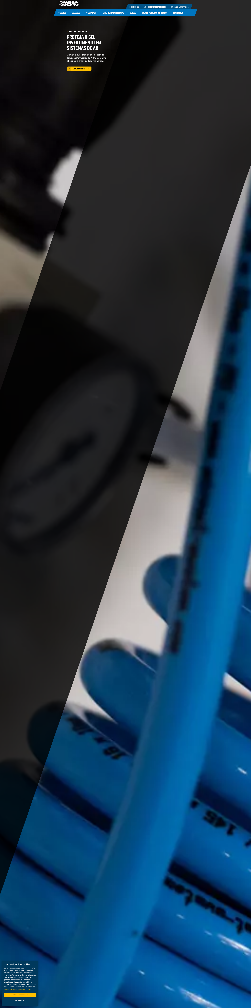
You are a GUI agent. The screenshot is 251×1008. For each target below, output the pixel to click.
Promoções (178, 13)
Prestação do (91, 13)
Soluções (76, 13)
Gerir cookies (20, 1000)
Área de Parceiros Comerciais (154, 13)
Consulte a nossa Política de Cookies (17, 989)
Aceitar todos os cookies (20, 995)
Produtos (62, 13)
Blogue (133, 13)
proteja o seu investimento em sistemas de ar (84, 43)
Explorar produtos (81, 68)
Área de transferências (113, 13)
